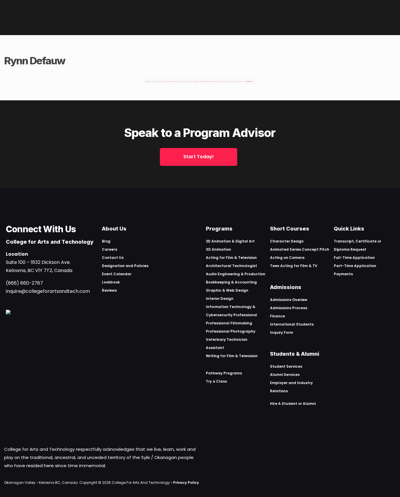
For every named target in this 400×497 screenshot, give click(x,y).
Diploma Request (350, 249)
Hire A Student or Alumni (293, 403)
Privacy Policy (186, 482)
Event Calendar (116, 273)
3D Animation (218, 249)
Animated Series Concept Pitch (299, 249)
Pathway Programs (224, 373)
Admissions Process (288, 307)
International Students (292, 324)
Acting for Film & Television (231, 257)
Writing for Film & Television (232, 355)
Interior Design (219, 298)
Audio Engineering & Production (235, 273)
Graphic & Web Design (227, 290)
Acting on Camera (287, 257)
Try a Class (216, 381)
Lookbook (111, 282)
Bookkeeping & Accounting (231, 282)
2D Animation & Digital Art (230, 241)
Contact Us (113, 257)
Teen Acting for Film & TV (293, 265)
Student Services (286, 366)
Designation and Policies (125, 265)
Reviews (109, 290)
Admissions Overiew (288, 299)
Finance (277, 316)
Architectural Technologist (231, 265)
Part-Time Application (355, 265)
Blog (106, 241)
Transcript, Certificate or (357, 241)
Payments (343, 273)
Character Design (287, 241)
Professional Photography (230, 331)
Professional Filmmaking (229, 323)
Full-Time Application (354, 257)
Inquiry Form (281, 332)
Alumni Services (285, 374)
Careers (109, 249)
